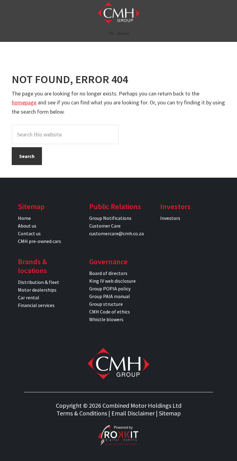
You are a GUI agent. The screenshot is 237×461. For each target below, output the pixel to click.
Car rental (28, 297)
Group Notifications (110, 218)
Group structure (106, 304)
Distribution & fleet (38, 282)
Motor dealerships (37, 290)
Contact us (29, 233)
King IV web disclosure (112, 281)
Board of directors (108, 273)
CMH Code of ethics (109, 312)
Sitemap (170, 413)
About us (27, 226)
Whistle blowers (106, 319)
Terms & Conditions (81, 413)
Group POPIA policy (110, 288)
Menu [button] (123, 33)
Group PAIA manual (109, 296)
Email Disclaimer (133, 413)
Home (24, 218)
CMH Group (118, 13)
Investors (170, 218)
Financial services (36, 305)
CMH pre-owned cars (39, 241)
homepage (24, 102)
